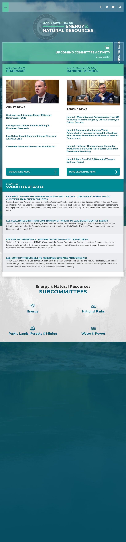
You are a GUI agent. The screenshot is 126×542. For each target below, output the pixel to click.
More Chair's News (19, 172)
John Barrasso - (63, 395)
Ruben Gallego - (63, 516)
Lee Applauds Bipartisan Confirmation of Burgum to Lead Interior (47, 239)
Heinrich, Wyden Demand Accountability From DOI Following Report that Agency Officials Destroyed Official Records (93, 120)
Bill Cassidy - (63, 425)
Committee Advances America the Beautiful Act (30, 146)
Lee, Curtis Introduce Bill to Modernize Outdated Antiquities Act (46, 258)
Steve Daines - (63, 405)
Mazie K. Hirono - (63, 491)
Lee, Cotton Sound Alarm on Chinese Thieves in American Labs (31, 137)
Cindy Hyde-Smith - (63, 431)
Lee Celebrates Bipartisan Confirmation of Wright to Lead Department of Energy (57, 221)
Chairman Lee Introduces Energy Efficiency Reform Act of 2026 (29, 116)
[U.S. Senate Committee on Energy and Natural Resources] (63, 27)
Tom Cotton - (63, 410)
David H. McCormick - (63, 420)
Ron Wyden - (63, 480)
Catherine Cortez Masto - (63, 501)
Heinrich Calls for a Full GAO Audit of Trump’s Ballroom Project (91, 160)
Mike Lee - (63, 387)
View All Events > (103, 57)
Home (8, 531)
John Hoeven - (63, 441)
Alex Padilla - (63, 511)
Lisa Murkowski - (63, 436)
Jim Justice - (63, 415)
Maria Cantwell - (63, 486)
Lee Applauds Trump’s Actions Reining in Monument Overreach (27, 127)
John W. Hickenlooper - (63, 506)
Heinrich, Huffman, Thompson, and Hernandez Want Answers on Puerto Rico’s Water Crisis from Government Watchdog (92, 149)
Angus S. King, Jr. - (63, 496)
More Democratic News (82, 172)
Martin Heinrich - (63, 472)
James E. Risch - (63, 400)
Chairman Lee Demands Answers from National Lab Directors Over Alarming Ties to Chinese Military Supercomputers (58, 197)
